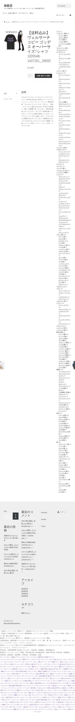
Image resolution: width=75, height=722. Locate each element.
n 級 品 (33, 664)
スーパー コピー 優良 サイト (21, 659)
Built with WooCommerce (12, 623)
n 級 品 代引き (55, 688)
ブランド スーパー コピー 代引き (42, 695)
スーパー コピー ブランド (19, 676)
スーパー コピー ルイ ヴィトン (38, 709)
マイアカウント (23, 13)
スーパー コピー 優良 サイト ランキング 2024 (32, 693)
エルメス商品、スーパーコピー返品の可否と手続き (11, 547)
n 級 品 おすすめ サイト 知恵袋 (58, 669)
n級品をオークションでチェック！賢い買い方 (11, 538)
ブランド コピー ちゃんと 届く (38, 707)
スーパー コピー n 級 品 (48, 685)
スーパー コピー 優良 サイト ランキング (34, 666)
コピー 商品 (49, 674)
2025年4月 (24, 591)
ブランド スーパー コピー (17, 662)
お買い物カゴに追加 (43, 76)
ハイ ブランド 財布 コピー (57, 707)
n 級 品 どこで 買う (67, 688)
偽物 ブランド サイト (20, 709)
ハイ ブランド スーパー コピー (41, 681)
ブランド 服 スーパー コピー (58, 709)
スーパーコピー (5, 657)
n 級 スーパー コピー (14, 678)
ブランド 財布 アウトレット (61, 681)
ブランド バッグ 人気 (10, 693)
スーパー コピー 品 (24, 695)
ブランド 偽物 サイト (17, 690)
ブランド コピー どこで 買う (15, 700)
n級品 (13, 657)
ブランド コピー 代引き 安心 (34, 690)
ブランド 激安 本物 (41, 669)
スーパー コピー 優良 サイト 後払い (52, 662)
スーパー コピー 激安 (64, 685)
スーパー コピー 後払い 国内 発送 (30, 683)
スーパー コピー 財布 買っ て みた (31, 688)
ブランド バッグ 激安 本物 (22, 681)
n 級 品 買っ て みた (63, 702)
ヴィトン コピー (34, 685)
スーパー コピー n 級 (33, 662)
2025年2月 (24, 596)
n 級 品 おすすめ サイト (66, 664)
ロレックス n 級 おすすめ (61, 678)
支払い (32, 13)
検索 (5, 511)
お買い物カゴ (12, 13)
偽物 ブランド (48, 671)
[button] (21, 33)
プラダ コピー (19, 702)
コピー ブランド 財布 (32, 702)
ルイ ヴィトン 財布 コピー (42, 697)
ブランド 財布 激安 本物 (10, 685)
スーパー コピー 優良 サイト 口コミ (59, 666)
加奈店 (8, 5)
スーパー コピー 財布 (65, 676)
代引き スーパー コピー (52, 704)
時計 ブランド (23, 685)
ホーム (5, 13)
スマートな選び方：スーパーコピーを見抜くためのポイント (11, 556)
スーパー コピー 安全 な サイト (53, 659)
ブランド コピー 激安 (60, 695)
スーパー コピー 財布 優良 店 (37, 676)
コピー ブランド (52, 664)
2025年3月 (24, 593)
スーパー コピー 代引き (22, 664)
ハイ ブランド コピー (51, 690)
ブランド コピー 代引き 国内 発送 (36, 700)
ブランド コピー (36, 659)
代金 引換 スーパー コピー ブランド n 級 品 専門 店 (28, 674)
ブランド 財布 (8, 664)
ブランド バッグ (41, 664)
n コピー (41, 704)
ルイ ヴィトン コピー (61, 671)
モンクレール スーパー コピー (23, 697)
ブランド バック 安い (13, 704)
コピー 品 (49, 678)
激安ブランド (25, 613)
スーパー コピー (5, 659)
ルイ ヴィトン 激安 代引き (29, 704)
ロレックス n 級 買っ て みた (57, 700)
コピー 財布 (46, 688)
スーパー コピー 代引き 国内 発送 (15, 671)
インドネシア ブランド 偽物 (63, 674)
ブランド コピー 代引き (26, 669)
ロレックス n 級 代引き (49, 683)
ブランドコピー (21, 657)
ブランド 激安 (56, 697)
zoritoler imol (25, 526)
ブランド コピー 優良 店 (35, 671)
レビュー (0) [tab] (8, 99)
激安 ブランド (4, 690)
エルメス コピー (53, 693)
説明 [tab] (5, 93)
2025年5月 (24, 589)
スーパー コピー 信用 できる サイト (33, 678)
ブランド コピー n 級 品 (19, 707)
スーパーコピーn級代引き (35, 657)
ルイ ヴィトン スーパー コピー (10, 666)
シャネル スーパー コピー (48, 702)
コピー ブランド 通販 (10, 695)
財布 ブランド (52, 676)
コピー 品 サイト (66, 704)
